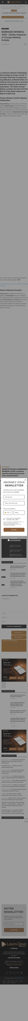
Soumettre (14, 529)
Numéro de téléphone (9, 508)
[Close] (25, 480)
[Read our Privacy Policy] (24, 522)
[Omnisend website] (14, 539)
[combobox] (7, 513)
